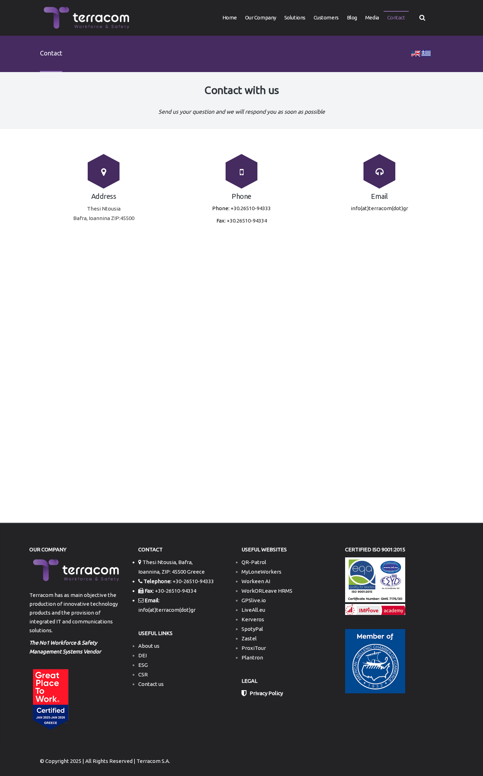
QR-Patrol (254, 562)
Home (229, 17)
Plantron (252, 657)
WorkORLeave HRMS (267, 591)
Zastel (249, 638)
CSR (143, 674)
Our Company (260, 17)
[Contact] (415, 53)
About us (148, 646)
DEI (142, 655)
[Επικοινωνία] (426, 53)
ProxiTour (254, 648)
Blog (352, 17)
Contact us (151, 684)
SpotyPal (252, 629)
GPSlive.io (254, 600)
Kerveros (253, 619)
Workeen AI (256, 581)
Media (372, 17)
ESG (143, 665)
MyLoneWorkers (261, 572)
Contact (396, 17)
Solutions (294, 17)
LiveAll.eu (253, 610)
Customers (326, 17)
